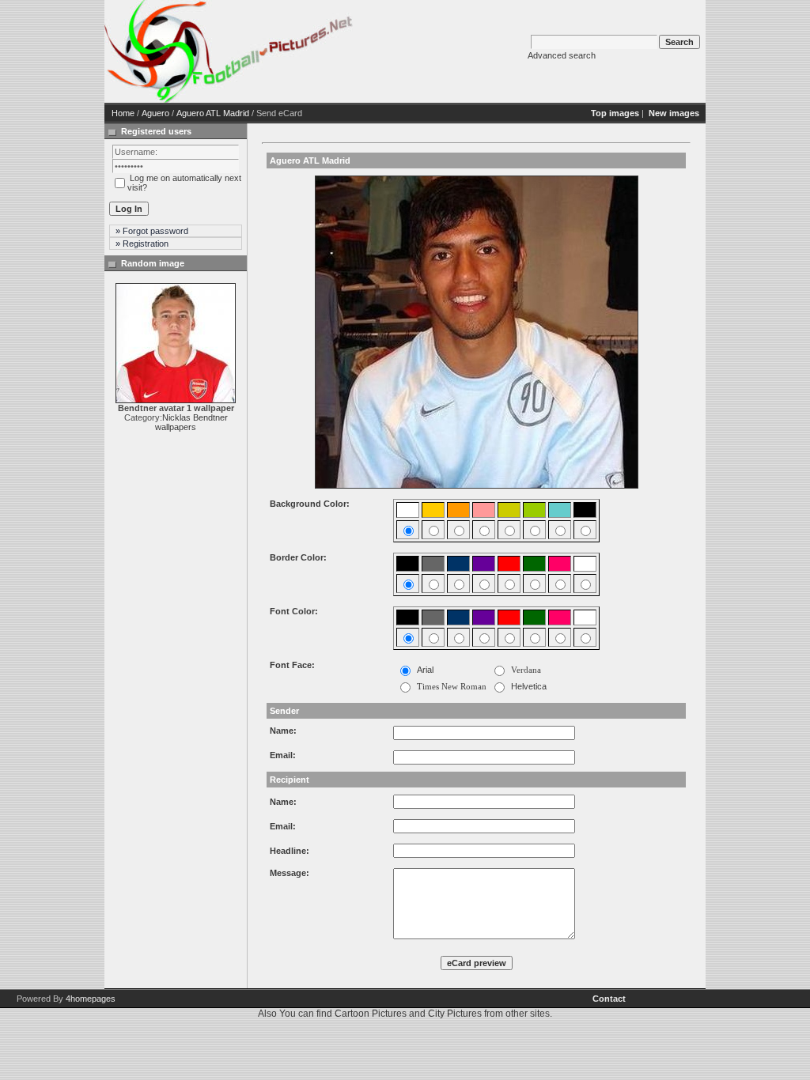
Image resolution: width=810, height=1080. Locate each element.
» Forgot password (151, 231)
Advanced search (562, 55)
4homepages (90, 998)
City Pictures (455, 1013)
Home (123, 113)
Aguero (155, 113)
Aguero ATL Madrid (212, 113)
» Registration (141, 243)
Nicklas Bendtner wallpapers (191, 422)
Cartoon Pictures (371, 1013)
